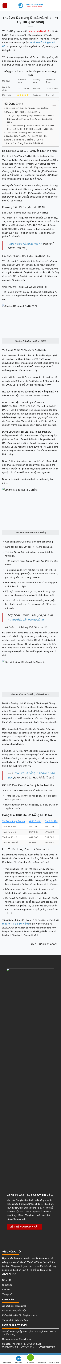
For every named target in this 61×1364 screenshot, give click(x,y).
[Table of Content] (54, 103)
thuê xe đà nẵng (36, 1200)
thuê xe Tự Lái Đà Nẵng (15, 923)
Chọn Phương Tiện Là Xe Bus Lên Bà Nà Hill (33, 125)
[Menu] (5, 5)
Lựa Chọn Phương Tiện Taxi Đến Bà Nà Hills (32, 115)
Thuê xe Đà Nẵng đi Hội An (25, 243)
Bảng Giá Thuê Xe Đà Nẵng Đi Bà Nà (24, 139)
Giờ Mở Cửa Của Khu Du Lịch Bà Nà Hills (26, 136)
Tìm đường (7, 1362)
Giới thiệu (7, 1284)
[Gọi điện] (30, 1358)
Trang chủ (7, 1294)
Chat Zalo (18, 1362)
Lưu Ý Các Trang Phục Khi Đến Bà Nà (24, 143)
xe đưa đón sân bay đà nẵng (26, 619)
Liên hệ (6, 1289)
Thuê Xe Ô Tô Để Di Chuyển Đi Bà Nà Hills (32, 129)
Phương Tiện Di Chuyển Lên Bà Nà (23, 111)
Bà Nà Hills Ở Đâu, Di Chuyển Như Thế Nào (27, 108)
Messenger (42, 1362)
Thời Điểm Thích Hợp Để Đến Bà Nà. (24, 132)
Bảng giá (6, 1280)
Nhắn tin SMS (54, 1362)
